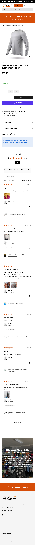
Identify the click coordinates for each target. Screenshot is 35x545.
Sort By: (22, 180)
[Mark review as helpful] (29, 207)
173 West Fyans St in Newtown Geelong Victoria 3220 (17, 504)
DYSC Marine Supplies (9, 541)
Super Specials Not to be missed (17, 17)
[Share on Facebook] (11, 134)
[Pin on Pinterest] (15, 134)
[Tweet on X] (8, 134)
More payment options (17, 107)
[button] (29, 5)
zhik (3, 62)
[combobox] (17, 9)
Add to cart (23, 97)
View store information (9, 115)
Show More (6, 279)
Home (3, 25)
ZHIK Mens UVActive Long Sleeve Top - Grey (15, 25)
